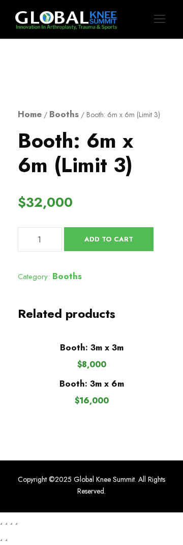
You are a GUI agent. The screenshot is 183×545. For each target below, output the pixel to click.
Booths (64, 114)
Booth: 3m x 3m (92, 347)
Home (30, 114)
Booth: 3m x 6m (91, 383)
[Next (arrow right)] (6, 540)
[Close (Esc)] (16, 524)
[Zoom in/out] (1, 524)
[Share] (11, 524)
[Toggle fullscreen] (6, 524)
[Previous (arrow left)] (1, 540)
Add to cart (108, 239)
